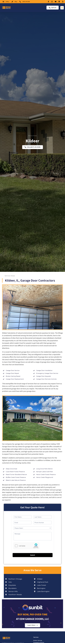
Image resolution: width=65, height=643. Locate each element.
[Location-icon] (59, 1)
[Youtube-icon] (56, 1)
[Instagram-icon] (52, 1)
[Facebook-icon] (48, 1)
